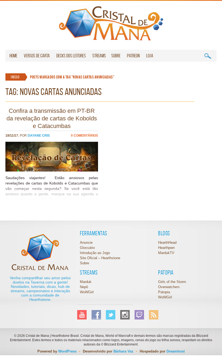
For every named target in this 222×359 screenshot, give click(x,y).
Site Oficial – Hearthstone (100, 258)
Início (15, 77)
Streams (99, 55)
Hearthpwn (166, 248)
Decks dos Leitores (71, 55)
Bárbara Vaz (123, 351)
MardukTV (166, 253)
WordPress (67, 351)
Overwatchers (169, 287)
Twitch (139, 315)
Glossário (87, 248)
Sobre (115, 55)
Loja (149, 55)
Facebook (96, 315)
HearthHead (167, 243)
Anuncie (86, 243)
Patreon (133, 55)
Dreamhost (175, 351)
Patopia (164, 292)
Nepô (84, 287)
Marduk (86, 282)
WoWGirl (111, 23)
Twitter (110, 315)
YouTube (82, 315)
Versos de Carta (37, 55)
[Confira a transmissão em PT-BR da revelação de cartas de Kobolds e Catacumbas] (51, 170)
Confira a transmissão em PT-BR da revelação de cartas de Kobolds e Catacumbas (51, 118)
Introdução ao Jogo (95, 253)
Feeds (153, 315)
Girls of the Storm (172, 282)
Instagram (125, 315)
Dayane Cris (39, 135)
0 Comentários (84, 135)
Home (13, 55)
